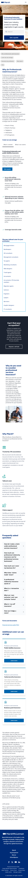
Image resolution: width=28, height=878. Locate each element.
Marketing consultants (10, 265)
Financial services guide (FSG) (10, 625)
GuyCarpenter (14, 852)
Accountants (7, 276)
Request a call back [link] (14, 346)
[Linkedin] (19, 862)
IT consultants (8, 309)
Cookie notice (8, 872)
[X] (12, 862)
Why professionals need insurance (10, 53)
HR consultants (8, 253)
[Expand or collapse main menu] (25, 2)
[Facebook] (8, 862)
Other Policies (4, 870)
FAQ (2, 65)
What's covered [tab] (8, 144)
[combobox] (14, 32)
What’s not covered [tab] (20, 144)
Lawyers (6, 297)
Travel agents (7, 272)
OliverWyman (14, 857)
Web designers (8, 268)
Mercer (14, 855)
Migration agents (9, 286)
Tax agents (7, 261)
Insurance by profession (7, 61)
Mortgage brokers (9, 245)
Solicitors (6, 290)
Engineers (6, 294)
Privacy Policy (21, 870)
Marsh (14, 850)
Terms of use (13, 870)
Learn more (14, 660)
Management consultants (11, 257)
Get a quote (14, 38)
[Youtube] (15, 862)
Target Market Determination (9, 868)
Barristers (6, 301)
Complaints (21, 868)
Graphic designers (9, 305)
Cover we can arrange (7, 57)
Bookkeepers (7, 249)
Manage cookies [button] (17, 872)
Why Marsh (20, 61)
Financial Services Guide (13, 866)
